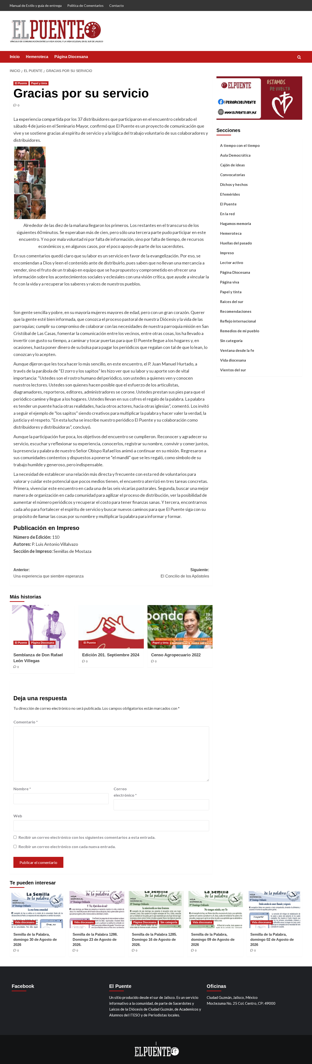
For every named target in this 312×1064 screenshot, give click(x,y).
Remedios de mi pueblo (239, 331)
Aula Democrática (235, 155)
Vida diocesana (233, 360)
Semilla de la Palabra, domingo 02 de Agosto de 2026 (272, 939)
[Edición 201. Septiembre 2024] (111, 627)
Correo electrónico (125, 791)
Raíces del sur (231, 301)
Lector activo (231, 262)
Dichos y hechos (234, 184)
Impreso (227, 253)
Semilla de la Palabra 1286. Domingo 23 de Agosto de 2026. (95, 939)
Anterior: (48, 573)
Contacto (116, 5)
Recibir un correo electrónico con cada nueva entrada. (67, 846)
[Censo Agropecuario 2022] (180, 627)
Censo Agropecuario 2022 (176, 655)
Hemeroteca (37, 57)
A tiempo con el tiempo (240, 145)
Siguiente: (185, 573)
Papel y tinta (39, 83)
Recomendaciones (235, 311)
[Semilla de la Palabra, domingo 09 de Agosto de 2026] (215, 909)
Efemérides (230, 194)
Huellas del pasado (236, 243)
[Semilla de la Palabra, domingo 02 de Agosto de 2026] (274, 909)
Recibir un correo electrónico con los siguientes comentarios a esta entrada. (87, 837)
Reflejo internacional (238, 321)
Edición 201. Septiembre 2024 (110, 655)
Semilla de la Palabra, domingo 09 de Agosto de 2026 (212, 939)
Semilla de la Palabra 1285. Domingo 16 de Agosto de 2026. (154, 939)
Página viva (229, 282)
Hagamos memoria (235, 223)
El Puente (21, 83)
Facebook (23, 986)
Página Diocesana (71, 57)
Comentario (25, 721)
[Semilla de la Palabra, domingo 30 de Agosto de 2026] (37, 909)
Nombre (22, 788)
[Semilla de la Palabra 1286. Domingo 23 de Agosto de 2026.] (97, 909)
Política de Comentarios (85, 5)
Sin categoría (231, 340)
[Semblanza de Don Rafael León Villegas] (42, 627)
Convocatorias (232, 174)
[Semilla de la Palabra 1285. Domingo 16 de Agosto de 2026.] (156, 909)
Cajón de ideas (232, 165)
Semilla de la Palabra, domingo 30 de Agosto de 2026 (35, 939)
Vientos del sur (233, 370)
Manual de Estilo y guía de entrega (36, 5)
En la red (227, 214)
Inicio (15, 57)
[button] (299, 57)
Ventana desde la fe (237, 350)
